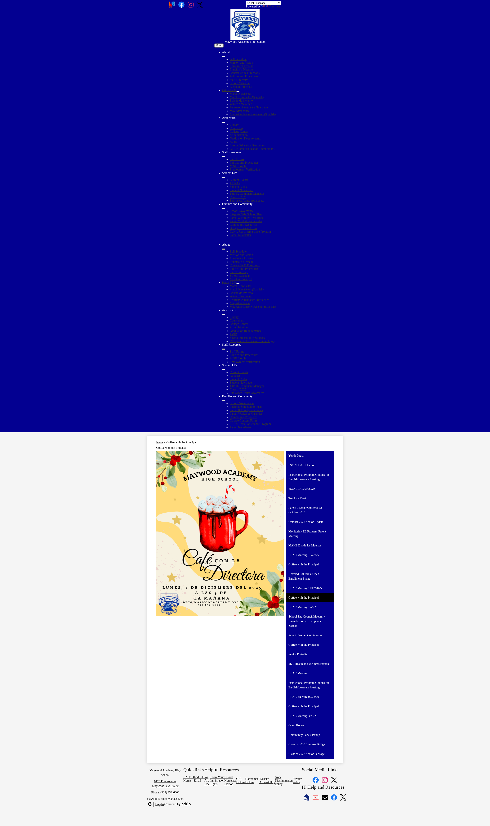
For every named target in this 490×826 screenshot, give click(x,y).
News (159, 442)
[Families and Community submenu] (223, 208)
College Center (239, 131)
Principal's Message (241, 69)
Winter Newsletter (241, 104)
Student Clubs (238, 186)
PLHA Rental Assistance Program (250, 231)
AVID (233, 142)
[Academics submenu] (223, 122)
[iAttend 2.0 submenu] (237, 91)
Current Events (239, 179)
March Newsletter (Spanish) (247, 97)
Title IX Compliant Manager (247, 193)
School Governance (242, 210)
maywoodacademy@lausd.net (165, 798)
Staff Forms (237, 159)
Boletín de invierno (241, 100)
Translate (274, 6)
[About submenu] (223, 56)
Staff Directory (239, 79)
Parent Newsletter (240, 235)
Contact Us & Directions (245, 73)
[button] (223, 249)
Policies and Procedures (244, 76)
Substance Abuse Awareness (247, 200)
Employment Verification (245, 169)
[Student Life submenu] (223, 177)
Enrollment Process (241, 66)
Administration (239, 135)
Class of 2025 (238, 197)
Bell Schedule (238, 59)
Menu (219, 45)
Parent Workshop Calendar (246, 221)
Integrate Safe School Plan (246, 214)
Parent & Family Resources (246, 217)
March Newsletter (240, 93)
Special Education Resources (247, 145)
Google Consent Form (243, 228)
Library (234, 124)
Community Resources (243, 224)
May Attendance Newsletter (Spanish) (253, 114)
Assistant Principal (241, 86)
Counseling (236, 128)
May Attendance (240, 110)
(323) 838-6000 (169, 792)
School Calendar (240, 83)
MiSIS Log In (238, 166)
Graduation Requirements (245, 138)
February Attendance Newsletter (249, 107)
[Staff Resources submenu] (223, 156)
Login (155, 804)
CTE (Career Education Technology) (252, 148)
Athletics (235, 183)
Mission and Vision (241, 62)
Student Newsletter (241, 190)
